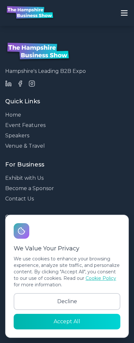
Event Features (25, 125)
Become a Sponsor (29, 188)
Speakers (17, 135)
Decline (67, 301)
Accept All (67, 321)
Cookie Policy (101, 278)
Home (13, 115)
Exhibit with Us (24, 178)
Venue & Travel (25, 146)
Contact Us (19, 199)
